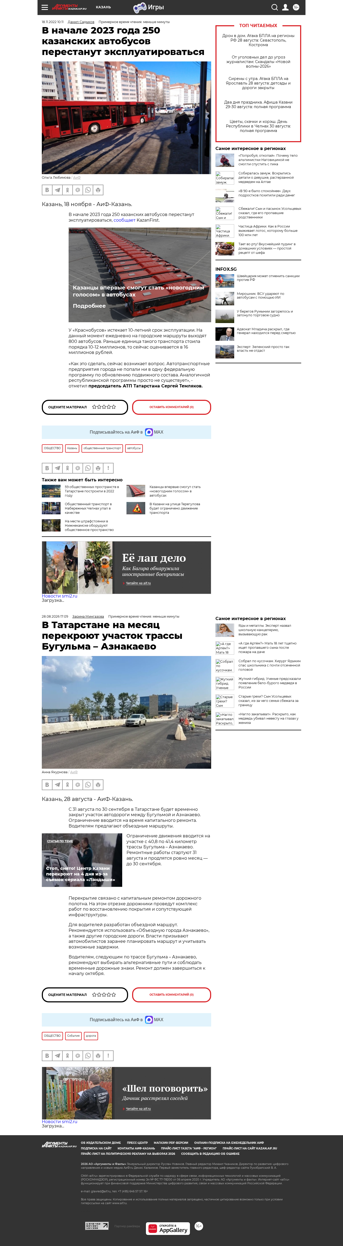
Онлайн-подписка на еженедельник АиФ (229, 1143)
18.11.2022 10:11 (53, 22)
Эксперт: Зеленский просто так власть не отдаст (263, 349)
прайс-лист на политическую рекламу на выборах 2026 (128, 1154)
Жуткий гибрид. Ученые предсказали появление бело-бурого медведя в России (269, 683)
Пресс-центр (137, 1143)
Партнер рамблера (127, 1226)
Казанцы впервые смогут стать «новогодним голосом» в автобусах (138, 291)
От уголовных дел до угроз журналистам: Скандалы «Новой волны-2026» (258, 62)
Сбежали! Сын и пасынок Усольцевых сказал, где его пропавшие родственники (269, 213)
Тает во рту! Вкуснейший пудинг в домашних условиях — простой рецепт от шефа (267, 248)
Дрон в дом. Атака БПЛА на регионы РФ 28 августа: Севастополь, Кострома (258, 40)
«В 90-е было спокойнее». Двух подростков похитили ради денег (266, 193)
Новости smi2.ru (59, 596)
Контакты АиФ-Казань (136, 1148)
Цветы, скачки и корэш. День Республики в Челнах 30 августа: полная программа (258, 126)
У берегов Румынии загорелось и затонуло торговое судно (265, 313)
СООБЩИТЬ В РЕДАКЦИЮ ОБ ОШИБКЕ (210, 1154)
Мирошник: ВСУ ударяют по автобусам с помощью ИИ (260, 295)
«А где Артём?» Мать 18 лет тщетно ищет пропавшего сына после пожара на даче (267, 647)
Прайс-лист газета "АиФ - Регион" (189, 1148)
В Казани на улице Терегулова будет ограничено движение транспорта (175, 508)
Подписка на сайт (96, 1148)
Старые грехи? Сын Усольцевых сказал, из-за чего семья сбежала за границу (268, 700)
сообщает (125, 220)
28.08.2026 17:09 (55, 616)
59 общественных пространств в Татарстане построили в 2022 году (92, 491)
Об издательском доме (101, 1143)
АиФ (77, 177)
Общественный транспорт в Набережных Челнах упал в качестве (88, 508)
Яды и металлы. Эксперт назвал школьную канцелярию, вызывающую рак (264, 630)
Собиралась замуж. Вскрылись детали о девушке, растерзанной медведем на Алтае (266, 177)
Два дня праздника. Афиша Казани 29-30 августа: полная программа (258, 104)
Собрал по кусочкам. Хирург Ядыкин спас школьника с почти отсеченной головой (269, 665)
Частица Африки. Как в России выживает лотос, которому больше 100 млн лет (267, 230)
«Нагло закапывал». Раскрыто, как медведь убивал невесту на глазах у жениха (268, 718)
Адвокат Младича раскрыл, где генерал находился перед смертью (266, 331)
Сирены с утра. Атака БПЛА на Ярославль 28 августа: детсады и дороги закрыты (258, 83)
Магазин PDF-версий (171, 1143)
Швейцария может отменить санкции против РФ (268, 278)
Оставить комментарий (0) (172, 407)
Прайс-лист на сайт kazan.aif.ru (250, 1148)
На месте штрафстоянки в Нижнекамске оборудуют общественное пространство (89, 525)
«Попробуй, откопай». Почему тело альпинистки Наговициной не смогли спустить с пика (268, 159)
